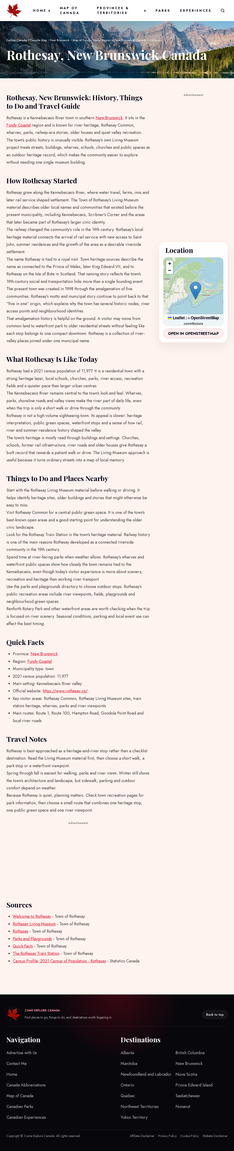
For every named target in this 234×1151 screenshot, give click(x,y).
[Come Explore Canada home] (14, 10)
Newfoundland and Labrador (146, 1074)
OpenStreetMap (205, 317)
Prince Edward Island (194, 1085)
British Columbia (190, 1053)
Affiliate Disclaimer (142, 1136)
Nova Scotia (186, 1074)
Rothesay (20, 931)
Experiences (196, 10)
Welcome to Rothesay (32, 916)
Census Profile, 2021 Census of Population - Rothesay (59, 961)
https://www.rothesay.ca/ (65, 691)
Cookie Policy (189, 1136)
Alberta (127, 1053)
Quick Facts (23, 946)
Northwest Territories (140, 1107)
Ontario (127, 1085)
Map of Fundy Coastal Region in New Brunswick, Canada (109, 40)
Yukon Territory (134, 1117)
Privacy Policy (167, 1136)
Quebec (128, 1096)
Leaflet (178, 317)
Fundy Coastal (18, 125)
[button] (195, 290)
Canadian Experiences (26, 1117)
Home (41, 10)
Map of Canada (70, 10)
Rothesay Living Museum (34, 924)
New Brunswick (59, 40)
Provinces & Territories (121, 10)
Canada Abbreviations (26, 1085)
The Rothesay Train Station (36, 953)
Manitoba (129, 1064)
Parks (163, 10)
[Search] (223, 10)
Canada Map (38, 40)
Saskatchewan (188, 1096)
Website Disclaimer (215, 1136)
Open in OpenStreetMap (193, 333)
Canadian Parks (19, 1107)
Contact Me (16, 1064)
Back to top (215, 1014)
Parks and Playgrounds (32, 939)
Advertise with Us (21, 1053)
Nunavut (183, 1107)
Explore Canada (16, 40)
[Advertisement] (78, 858)
